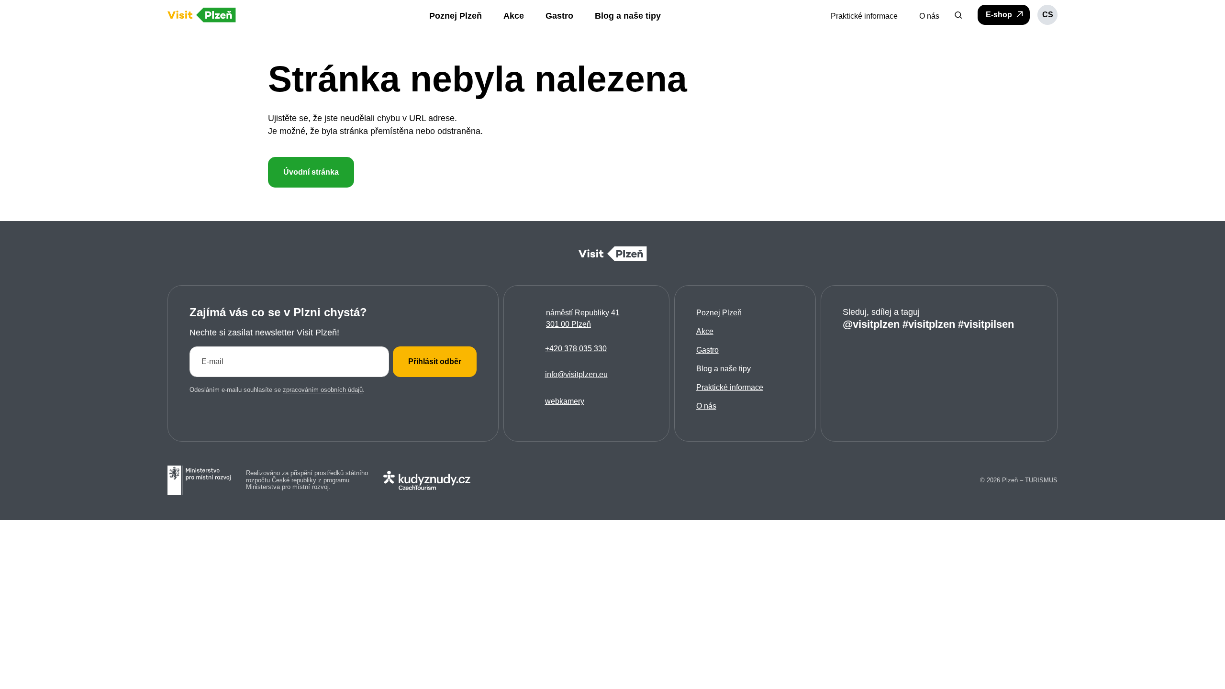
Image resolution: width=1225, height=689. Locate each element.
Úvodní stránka (311, 172)
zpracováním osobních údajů (323, 389)
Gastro (707, 350)
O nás (706, 406)
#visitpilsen (986, 324)
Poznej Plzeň (719, 313)
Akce (704, 331)
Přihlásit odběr (434, 361)
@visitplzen (871, 324)
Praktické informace (729, 387)
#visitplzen (928, 324)
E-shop (1000, 15)
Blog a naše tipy (723, 369)
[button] (958, 15)
